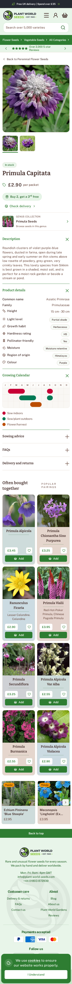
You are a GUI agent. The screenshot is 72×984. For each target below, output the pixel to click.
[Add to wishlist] (29, 550)
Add (21, 558)
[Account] (56, 15)
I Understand (36, 974)
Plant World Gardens (54, 909)
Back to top (36, 833)
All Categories (57, 39)
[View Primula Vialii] (53, 604)
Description (11, 239)
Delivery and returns (18, 463)
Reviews (53, 915)
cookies (34, 960)
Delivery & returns (18, 898)
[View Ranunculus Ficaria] (19, 604)
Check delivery (20, 206)
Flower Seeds (11, 39)
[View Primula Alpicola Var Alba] (53, 675)
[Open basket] (65, 15)
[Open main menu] (46, 15)
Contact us (18, 909)
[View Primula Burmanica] (19, 742)
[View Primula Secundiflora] (19, 675)
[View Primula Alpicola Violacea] (53, 742)
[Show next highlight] (65, 48)
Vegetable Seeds (34, 39)
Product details (13, 290)
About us (53, 904)
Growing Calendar (16, 375)
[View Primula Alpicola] (19, 529)
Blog (54, 898)
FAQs (6, 450)
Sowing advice (13, 436)
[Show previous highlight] (6, 48)
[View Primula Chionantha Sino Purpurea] (53, 529)
